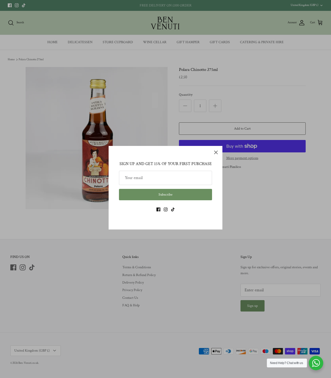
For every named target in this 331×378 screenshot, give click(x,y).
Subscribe (165, 194)
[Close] (216, 152)
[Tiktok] (173, 209)
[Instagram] (166, 209)
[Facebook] (158, 209)
